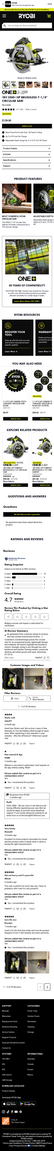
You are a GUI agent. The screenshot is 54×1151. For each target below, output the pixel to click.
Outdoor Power (34, 1016)
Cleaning (31, 1027)
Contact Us (6, 1048)
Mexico (30, 1075)
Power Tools (32, 1011)
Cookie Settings (38, 1146)
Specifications (9, 160)
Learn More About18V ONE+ (27, 301)
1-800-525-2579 (38, 1141)
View (50, 4)
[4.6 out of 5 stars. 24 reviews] (36, 476)
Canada (31, 1064)
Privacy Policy (29, 1143)
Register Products (9, 1037)
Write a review (31, 109)
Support (6, 166)
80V (3, 1069)
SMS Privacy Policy (44, 1143)
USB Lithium (7, 1075)
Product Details (10, 148)
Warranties (6, 1016)
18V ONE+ (6, 1059)
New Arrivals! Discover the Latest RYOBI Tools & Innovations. (27, 9)
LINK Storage (7, 1080)
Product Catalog (8, 1091)
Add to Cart (27, 126)
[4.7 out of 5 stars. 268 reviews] (7, 476)
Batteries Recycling (9, 1027)
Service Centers (8, 1032)
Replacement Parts (9, 1022)
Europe (30, 1069)
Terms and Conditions (13, 1143)
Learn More (10, 351)
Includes (7, 154)
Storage (31, 1032)
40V (3, 1064)
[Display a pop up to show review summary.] (13, 477)
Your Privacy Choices (18, 1146)
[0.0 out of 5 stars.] (7, 409)
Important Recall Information (13, 1043)
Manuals (5, 1011)
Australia (31, 1059)
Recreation (32, 1022)
